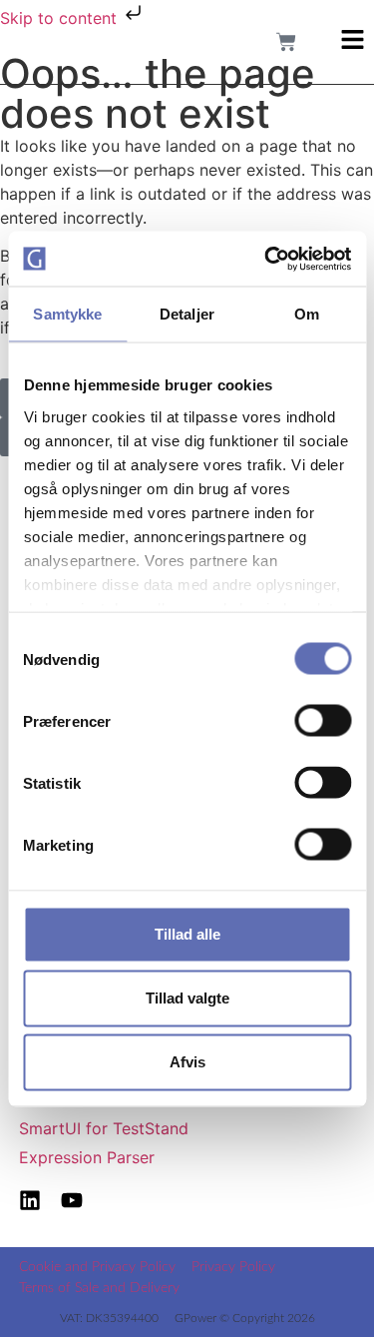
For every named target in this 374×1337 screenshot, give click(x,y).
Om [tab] (306, 314)
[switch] (322, 721)
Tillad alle (187, 934)
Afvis (187, 1061)
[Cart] (286, 42)
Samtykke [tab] (67, 314)
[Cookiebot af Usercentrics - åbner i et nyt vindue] (266, 259)
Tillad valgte (187, 998)
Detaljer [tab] (187, 314)
